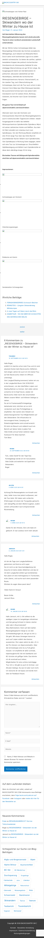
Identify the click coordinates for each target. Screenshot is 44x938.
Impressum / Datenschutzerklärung (22, 930)
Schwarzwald (9, 895)
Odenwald (7, 890)
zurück (22, 327)
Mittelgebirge (10, 885)
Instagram (18, 798)
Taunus (22, 901)
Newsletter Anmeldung (25, 928)
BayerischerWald (26, 865)
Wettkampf (17, 911)
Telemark (32, 901)
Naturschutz (24, 885)
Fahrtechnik (8, 880)
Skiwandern (10, 900)
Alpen (32, 859)
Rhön (31, 890)
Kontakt (13, 928)
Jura (18, 880)
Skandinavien (24, 895)
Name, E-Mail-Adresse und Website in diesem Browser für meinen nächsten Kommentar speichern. (19, 759)
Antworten (36, 443)
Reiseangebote (20, 890)
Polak (4, 821)
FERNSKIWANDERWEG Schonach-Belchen (22, 303)
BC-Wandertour (20, 870)
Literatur (26, 880)
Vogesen (7, 911)
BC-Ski (7, 870)
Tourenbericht (24, 906)
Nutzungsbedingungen (22, 933)
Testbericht (9, 906)
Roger (13, 520)
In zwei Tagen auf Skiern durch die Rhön (21, 311)
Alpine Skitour (10, 865)
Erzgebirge (25, 875)
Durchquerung (10, 875)
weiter (22, 332)
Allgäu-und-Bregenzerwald (15, 859)
